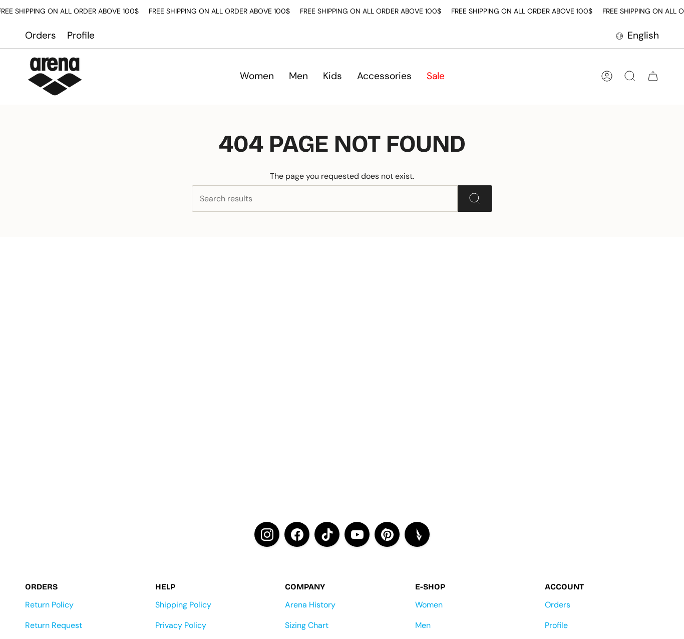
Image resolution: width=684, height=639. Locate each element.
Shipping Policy (183, 604)
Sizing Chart (306, 625)
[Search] (475, 198)
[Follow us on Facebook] (296, 534)
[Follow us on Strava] (417, 534)
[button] (256, 76)
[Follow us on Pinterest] (387, 534)
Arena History (310, 604)
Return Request (53, 625)
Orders (40, 35)
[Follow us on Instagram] (266, 534)
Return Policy (49, 604)
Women (429, 604)
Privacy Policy (180, 625)
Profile (81, 35)
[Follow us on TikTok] (326, 534)
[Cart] (652, 76)
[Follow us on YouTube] (357, 534)
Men (423, 625)
